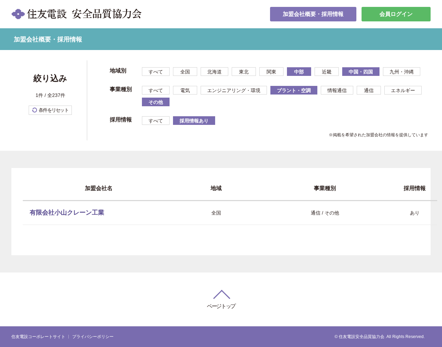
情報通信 (337, 90)
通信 (369, 90)
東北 (244, 72)
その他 (155, 102)
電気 (185, 90)
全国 (185, 72)
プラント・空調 (294, 90)
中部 (299, 72)
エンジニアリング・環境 (233, 90)
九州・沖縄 (402, 72)
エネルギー (403, 90)
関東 (271, 72)
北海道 (214, 72)
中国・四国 (361, 72)
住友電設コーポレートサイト (38, 336)
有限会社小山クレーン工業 (67, 212)
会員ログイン (396, 14)
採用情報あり (194, 120)
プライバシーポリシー (93, 336)
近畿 (327, 72)
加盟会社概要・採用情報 (313, 14)
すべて (155, 72)
